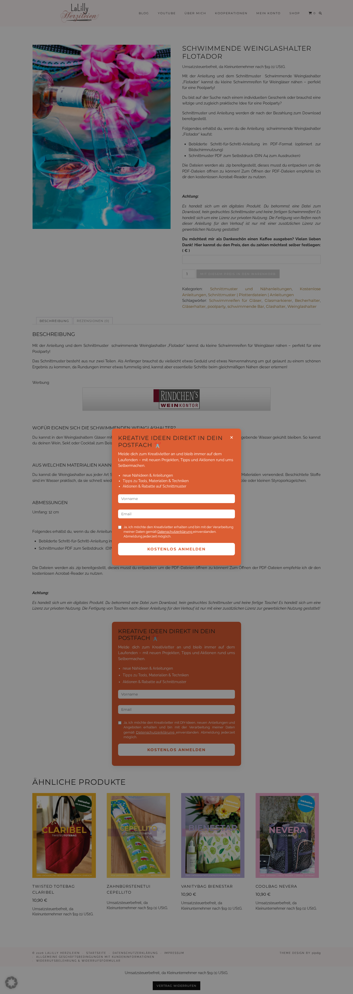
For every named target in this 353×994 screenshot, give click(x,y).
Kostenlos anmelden (176, 549)
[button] (11, 982)
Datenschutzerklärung (175, 532)
